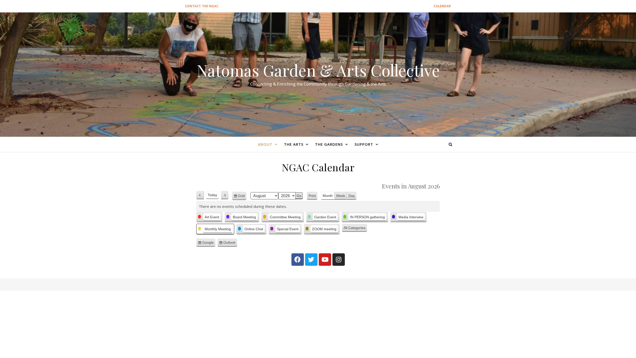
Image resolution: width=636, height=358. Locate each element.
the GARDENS (329, 144)
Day (352, 196)
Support (364, 144)
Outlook (230, 243)
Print (313, 196)
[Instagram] (338, 259)
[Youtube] (325, 259)
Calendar (442, 6)
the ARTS (293, 144)
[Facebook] (297, 259)
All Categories (354, 228)
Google (208, 243)
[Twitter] (311, 259)
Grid (242, 197)
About (265, 144)
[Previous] (200, 195)
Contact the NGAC (201, 6)
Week (340, 196)
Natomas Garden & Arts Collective (318, 70)
